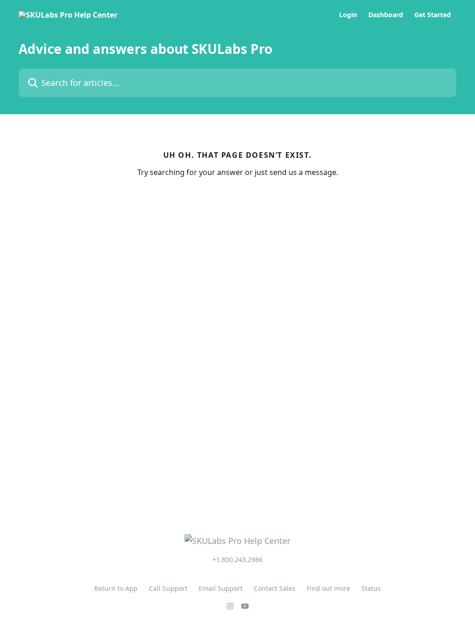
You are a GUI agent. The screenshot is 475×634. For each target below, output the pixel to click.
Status (371, 588)
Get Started (432, 15)
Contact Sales (274, 588)
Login (348, 15)
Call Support (168, 588)
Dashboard (385, 15)
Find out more (328, 588)
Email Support (221, 588)
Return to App (116, 588)
